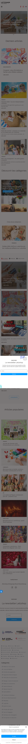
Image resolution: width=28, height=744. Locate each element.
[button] (26, 727)
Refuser (14, 739)
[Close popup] (25, 359)
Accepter (14, 736)
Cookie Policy (8, 742)
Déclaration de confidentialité (16, 742)
